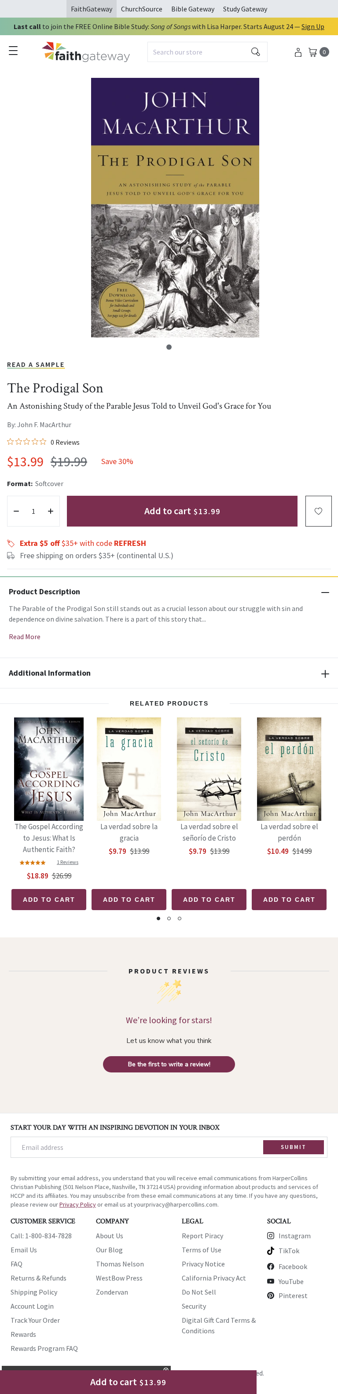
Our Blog (109, 1249)
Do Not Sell (199, 1292)
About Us (109, 1235)
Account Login (32, 1306)
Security (194, 1306)
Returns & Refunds (38, 1277)
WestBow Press (119, 1277)
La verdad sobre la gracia (129, 832)
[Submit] (255, 52)
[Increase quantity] (50, 511)
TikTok (289, 1250)
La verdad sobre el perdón (289, 832)
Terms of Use (201, 1249)
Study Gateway (245, 8)
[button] (169, 347)
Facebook (293, 1266)
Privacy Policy (77, 1204)
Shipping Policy (34, 1292)
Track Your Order (35, 1320)
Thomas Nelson (120, 1263)
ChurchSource (141, 8)
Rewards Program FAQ (44, 1348)
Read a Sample (36, 364)
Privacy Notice (203, 1263)
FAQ (16, 1263)
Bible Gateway (192, 8)
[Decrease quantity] (16, 511)
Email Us (24, 1249)
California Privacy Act (214, 1277)
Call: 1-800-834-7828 (41, 1235)
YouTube (291, 1281)
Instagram (295, 1235)
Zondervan (112, 1292)
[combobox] (207, 52)
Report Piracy (202, 1235)
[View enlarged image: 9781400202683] (175, 207)
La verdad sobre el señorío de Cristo (209, 832)
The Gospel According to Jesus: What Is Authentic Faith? (49, 838)
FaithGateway (91, 8)
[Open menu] (13, 50)
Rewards (23, 1334)
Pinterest (293, 1295)
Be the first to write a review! (169, 1064)
